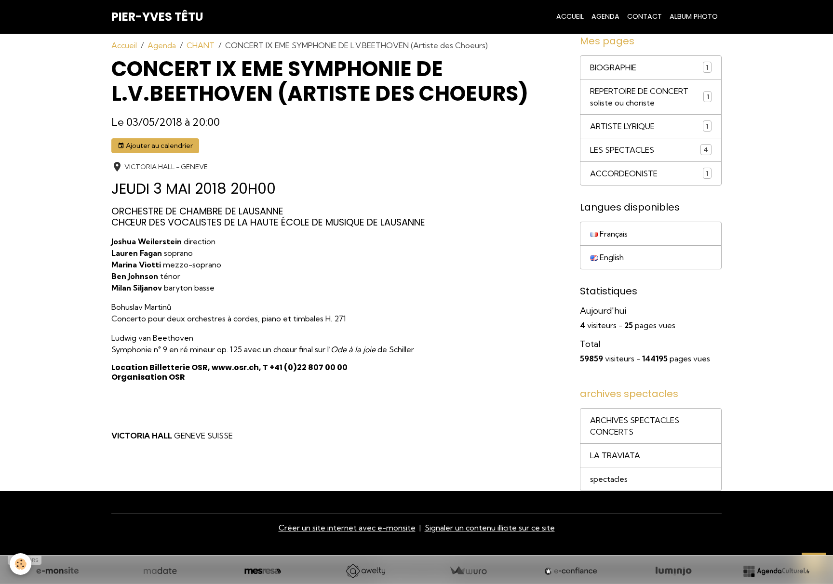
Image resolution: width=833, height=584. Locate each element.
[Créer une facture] (468, 571)
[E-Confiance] (571, 571)
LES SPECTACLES (622, 150)
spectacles (609, 479)
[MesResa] (263, 571)
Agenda (605, 16)
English (611, 257)
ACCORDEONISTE (624, 173)
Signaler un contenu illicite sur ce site (490, 527)
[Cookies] (20, 564)
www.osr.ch (235, 367)
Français (613, 234)
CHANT (201, 45)
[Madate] (160, 571)
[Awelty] (365, 571)
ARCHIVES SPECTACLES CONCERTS (634, 426)
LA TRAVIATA (615, 455)
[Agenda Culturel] (776, 571)
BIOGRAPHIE (613, 67)
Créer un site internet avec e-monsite (347, 527)
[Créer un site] (57, 571)
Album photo (694, 16)
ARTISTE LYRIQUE (622, 126)
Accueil (570, 16)
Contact (644, 16)
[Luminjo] (673, 571)
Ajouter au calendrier (158, 145)
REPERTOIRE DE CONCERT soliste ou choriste (639, 96)
